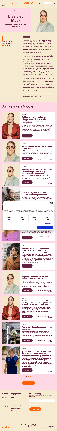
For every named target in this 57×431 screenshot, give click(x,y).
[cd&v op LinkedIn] (28, 427)
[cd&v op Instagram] (31, 425)
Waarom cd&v (5, 3)
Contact (4, 5)
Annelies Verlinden (41, 236)
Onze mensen (19, 10)
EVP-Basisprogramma (16, 407)
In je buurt (40, 3)
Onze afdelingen (14, 398)
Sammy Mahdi (49, 317)
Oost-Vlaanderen (26, 36)
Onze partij (12, 3)
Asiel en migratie (48, 136)
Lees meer (27, 136)
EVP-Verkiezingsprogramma (17, 411)
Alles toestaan (44, 227)
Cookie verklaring (52, 427)
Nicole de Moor (41, 136)
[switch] (22, 219)
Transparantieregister (17, 405)
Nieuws (18, 3)
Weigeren (28, 227)
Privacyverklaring (45, 427)
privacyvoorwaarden (42, 404)
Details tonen (48, 223)
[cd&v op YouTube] (34, 425)
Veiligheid (50, 183)
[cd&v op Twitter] (25, 425)
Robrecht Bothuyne (48, 316)
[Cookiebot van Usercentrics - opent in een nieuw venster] (48, 203)
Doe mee (48, 3)
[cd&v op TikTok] (28, 425)
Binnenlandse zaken (48, 237)
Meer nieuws (28, 383)
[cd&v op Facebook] (22, 425)
